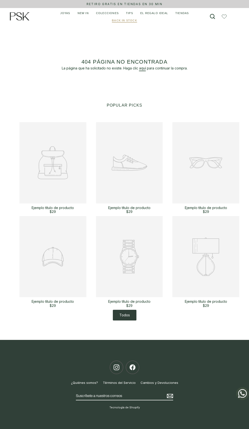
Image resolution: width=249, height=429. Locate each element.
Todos (124, 315)
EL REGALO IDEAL (154, 13)
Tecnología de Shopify (124, 407)
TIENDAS (182, 13)
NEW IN (83, 13)
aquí (142, 68)
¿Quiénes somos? (84, 383)
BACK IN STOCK (124, 20)
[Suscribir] (169, 396)
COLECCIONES (107, 13)
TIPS (129, 13)
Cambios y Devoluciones (159, 383)
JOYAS (65, 13)
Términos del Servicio (119, 383)
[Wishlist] (224, 16)
